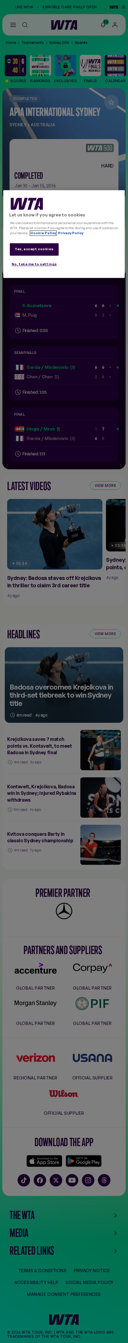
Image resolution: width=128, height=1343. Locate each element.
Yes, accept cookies (34, 249)
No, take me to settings (34, 264)
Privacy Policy (70, 233)
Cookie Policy (43, 233)
